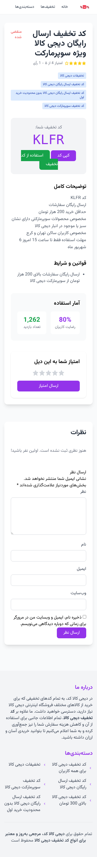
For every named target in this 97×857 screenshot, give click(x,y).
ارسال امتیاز (48, 386)
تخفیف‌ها (48, 7)
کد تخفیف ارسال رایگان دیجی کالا (72, 784)
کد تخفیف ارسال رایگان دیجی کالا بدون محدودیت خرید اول (22, 803)
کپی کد (63, 155)
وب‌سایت (78, 593)
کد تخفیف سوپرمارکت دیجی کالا (22, 784)
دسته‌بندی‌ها (24, 7)
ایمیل (81, 569)
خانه (64, 7)
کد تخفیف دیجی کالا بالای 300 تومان (69, 800)
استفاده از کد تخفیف (39, 160)
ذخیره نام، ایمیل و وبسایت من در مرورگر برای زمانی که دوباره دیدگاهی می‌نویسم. (49, 620)
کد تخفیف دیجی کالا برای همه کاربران (69, 768)
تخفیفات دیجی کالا (24, 765)
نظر (83, 492)
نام (83, 545)
